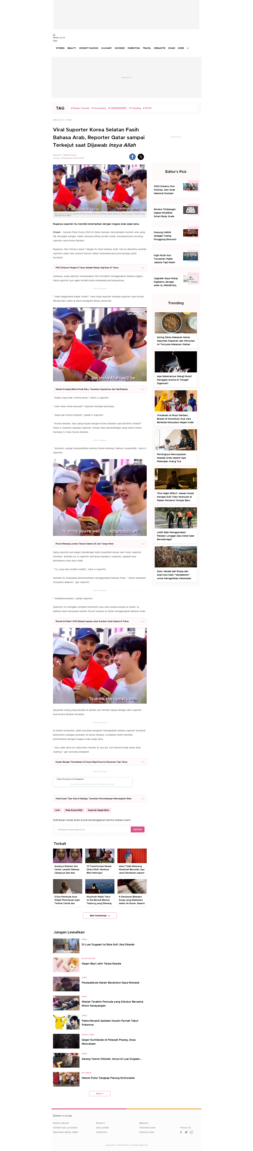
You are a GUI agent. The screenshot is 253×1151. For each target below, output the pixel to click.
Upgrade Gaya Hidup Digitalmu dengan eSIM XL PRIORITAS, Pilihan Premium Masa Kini (166, 282)
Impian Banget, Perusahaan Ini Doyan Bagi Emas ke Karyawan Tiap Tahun (91, 762)
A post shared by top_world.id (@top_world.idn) (93, 784)
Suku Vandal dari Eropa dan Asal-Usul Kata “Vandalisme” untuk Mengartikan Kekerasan (174, 575)
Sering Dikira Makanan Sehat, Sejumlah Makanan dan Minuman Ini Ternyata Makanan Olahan (176, 341)
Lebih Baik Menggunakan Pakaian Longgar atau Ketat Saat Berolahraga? (175, 536)
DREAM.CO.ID (58, 120)
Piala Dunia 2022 (74, 810)
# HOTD (147, 108)
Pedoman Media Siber (65, 1132)
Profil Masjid (61, 1123)
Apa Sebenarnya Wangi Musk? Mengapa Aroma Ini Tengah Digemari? (174, 380)
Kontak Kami (146, 1132)
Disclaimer (102, 1127)
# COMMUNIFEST (117, 108)
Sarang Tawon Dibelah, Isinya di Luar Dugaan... (112, 1059)
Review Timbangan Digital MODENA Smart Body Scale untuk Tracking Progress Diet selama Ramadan (166, 213)
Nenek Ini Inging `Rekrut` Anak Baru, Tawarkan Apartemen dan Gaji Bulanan (92, 389)
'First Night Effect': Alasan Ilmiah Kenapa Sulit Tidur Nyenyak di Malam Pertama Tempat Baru (175, 497)
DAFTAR (137, 829)
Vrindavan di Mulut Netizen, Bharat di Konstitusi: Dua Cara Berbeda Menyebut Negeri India (175, 419)
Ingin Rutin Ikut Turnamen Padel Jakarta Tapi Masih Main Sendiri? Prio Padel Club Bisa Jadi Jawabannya (165, 259)
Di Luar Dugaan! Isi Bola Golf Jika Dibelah (108, 944)
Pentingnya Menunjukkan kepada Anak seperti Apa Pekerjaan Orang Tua (171, 458)
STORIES (60, 48)
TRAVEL (147, 48)
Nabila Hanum (70, 155)
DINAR (171, 48)
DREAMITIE (159, 48)
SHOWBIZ (120, 48)
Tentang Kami (147, 1127)
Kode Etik (101, 1132)
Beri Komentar (98, 915)
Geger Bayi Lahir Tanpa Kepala (101, 963)
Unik (57, 810)
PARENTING (134, 48)
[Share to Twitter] (140, 157)
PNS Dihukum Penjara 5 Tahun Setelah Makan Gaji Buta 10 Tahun (87, 267)
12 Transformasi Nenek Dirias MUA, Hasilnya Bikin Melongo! (99, 869)
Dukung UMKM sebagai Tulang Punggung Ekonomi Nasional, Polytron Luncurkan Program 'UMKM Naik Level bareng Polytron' (165, 236)
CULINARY (106, 48)
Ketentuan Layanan (65, 1127)
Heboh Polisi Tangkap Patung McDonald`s (108, 1078)
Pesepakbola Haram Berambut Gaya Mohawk (110, 982)
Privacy (100, 1123)
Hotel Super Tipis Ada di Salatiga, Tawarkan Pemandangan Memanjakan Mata (93, 798)
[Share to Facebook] (132, 157)
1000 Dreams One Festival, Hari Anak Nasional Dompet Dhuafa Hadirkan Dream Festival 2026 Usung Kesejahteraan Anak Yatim (166, 190)
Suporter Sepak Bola (98, 810)
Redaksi (143, 1123)
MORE (181, 48)
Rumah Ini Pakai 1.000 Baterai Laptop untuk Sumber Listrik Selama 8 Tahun (92, 621)
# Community (99, 108)
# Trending (135, 108)
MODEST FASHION (88, 48)
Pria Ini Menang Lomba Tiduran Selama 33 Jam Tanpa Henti (84, 543)
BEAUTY (71, 48)
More (98, 1093)
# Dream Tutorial (80, 108)
